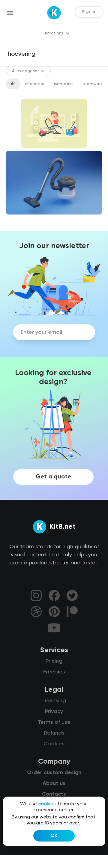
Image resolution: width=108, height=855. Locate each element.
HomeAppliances (28, 219)
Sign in (89, 12)
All (13, 84)
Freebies (54, 672)
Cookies (54, 744)
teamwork (92, 84)
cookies (47, 804)
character (34, 84)
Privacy (54, 711)
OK (54, 835)
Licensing (54, 700)
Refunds (54, 733)
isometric (63, 84)
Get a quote (53, 477)
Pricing (54, 661)
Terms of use (54, 722)
